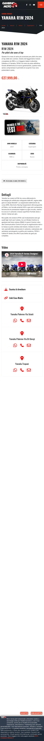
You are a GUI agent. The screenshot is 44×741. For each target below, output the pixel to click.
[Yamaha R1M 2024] (22, 99)
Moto (20, 25)
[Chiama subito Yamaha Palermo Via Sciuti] (22, 320)
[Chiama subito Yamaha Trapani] (22, 369)
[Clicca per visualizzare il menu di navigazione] (41, 5)
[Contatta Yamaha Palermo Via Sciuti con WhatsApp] (15, 320)
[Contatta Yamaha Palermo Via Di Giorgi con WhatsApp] (15, 344)
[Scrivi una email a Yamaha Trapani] (29, 369)
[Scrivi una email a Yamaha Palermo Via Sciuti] (29, 320)
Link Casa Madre (16, 297)
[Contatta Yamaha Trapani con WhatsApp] (15, 369)
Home (3, 25)
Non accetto (36, 713)
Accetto (24, 713)
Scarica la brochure (17, 289)
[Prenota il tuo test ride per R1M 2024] (22, 127)
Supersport (30, 25)
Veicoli (12, 25)
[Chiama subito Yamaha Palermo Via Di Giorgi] (22, 344)
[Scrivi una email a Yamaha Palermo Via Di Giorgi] (29, 344)
